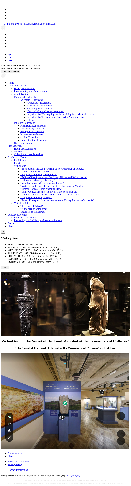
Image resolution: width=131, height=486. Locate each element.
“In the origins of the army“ (34, 209)
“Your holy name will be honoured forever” (42, 183)
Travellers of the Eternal (32, 211)
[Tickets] (13, 77)
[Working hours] (4, 77)
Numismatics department (39, 105)
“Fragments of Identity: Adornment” (38, 174)
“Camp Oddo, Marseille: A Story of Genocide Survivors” (49, 191)
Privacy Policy (15, 464)
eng (9, 57)
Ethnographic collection (32, 131)
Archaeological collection (33, 125)
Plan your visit (15, 145)
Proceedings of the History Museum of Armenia (38, 220)
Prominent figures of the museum (30, 91)
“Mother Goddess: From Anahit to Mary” (41, 188)
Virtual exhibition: (23, 203)
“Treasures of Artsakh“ (31, 206)
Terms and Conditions (19, 461)
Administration (21, 94)
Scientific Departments (31, 100)
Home (11, 82)
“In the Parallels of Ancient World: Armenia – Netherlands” (50, 194)
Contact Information (18, 469)
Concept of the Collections (33, 140)
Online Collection (29, 137)
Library (30, 120)
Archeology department (39, 102)
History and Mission (24, 88)
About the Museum (17, 85)
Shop (10, 226)
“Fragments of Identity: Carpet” (36, 197)
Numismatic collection (31, 134)
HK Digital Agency (73, 475)
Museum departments (25, 97)
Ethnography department (39, 108)
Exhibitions (20, 160)
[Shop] (9, 77)
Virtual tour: (20, 165)
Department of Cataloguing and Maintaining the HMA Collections (60, 114)
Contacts (12, 223)
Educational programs (25, 217)
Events (17, 163)
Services (18, 151)
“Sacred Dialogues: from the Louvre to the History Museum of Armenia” (57, 200)
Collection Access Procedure (28, 154)
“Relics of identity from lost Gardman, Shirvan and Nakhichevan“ (53, 177)
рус (9, 54)
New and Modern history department (45, 111)
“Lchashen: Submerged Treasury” (37, 180)
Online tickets (15, 453)
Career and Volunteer (24, 143)
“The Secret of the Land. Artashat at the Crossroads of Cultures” (52, 168)
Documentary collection (32, 128)
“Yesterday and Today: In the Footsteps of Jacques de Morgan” (52, 186)
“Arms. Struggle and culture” (35, 171)
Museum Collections (24, 122)
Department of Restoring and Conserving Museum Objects (56, 117)
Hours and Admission (25, 148)
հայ (10, 60)
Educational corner (17, 214)
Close (5, 267)
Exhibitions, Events (17, 157)
